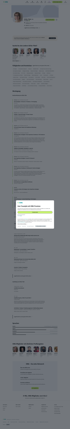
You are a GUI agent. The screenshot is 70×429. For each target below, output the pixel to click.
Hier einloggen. (20, 215)
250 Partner (26, 219)
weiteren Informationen (21, 222)
